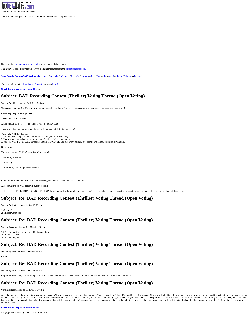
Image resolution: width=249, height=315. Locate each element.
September (75, 76)
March (119, 76)
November (54, 76)
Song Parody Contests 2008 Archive (18, 76)
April (111, 76)
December (43, 76)
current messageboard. (76, 69)
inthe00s (56, 84)
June (99, 76)
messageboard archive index (27, 64)
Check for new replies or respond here (20, 89)
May (105, 76)
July (93, 76)
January (137, 76)
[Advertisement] (124, 40)
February (128, 76)
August (85, 76)
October (65, 76)
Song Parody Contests (33, 84)
